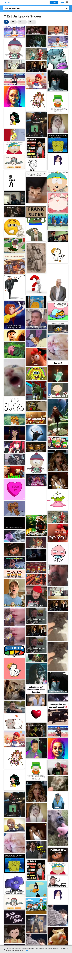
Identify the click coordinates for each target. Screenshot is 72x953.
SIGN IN (62, 2)
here (26, 950)
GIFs (13, 22)
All (6, 22)
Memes (31, 22)
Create (55, 2)
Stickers (22, 22)
